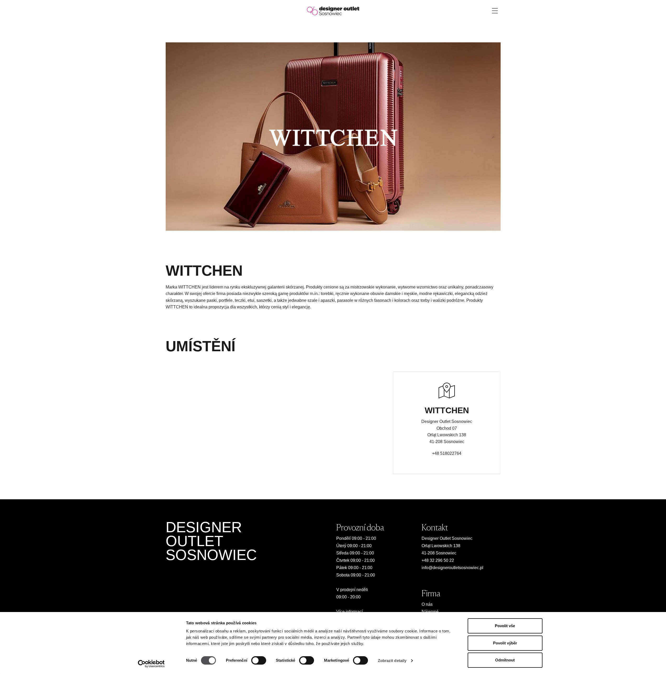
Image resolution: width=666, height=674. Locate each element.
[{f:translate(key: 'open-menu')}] (495, 10)
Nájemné (430, 611)
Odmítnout (505, 660)
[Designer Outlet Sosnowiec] (333, 10)
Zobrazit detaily (392, 660)
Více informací (349, 611)
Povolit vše (505, 626)
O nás (427, 604)
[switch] (258, 660)
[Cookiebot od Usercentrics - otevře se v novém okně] (151, 664)
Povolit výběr (505, 643)
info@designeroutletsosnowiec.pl (452, 567)
